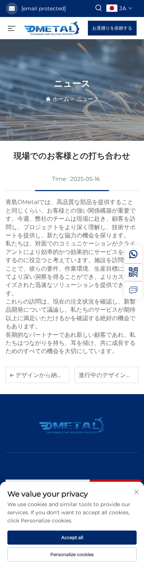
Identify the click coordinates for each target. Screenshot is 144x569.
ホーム (60, 98)
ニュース (88, 98)
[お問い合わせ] (133, 290)
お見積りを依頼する (112, 28)
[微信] (133, 272)
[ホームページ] (52, 27)
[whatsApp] (133, 254)
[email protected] (43, 8)
